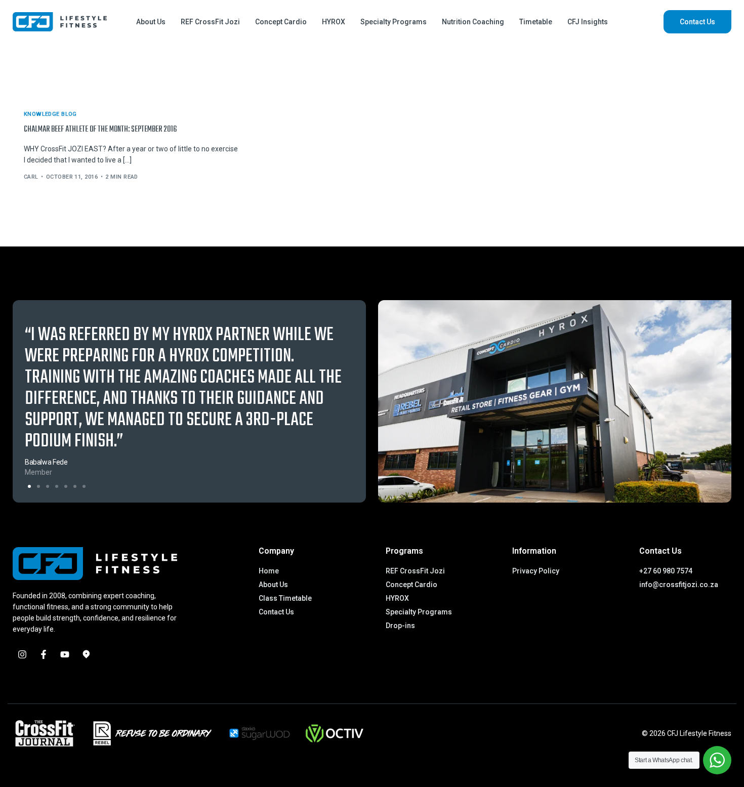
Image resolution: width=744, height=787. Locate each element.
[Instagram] (22, 654)
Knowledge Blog (50, 114)
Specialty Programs (393, 22)
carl (31, 177)
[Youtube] (64, 654)
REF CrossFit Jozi (210, 22)
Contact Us (697, 22)
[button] (29, 486)
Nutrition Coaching (473, 22)
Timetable (535, 22)
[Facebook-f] (43, 654)
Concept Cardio (281, 22)
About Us (151, 22)
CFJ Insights (587, 22)
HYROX (333, 22)
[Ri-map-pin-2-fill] (86, 654)
